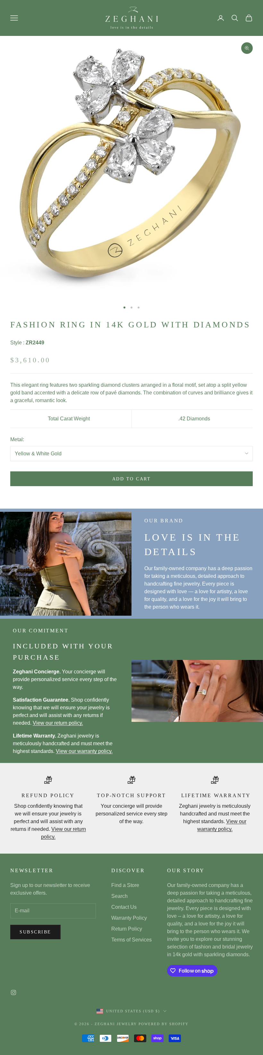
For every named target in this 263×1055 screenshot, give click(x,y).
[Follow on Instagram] (13, 992)
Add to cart (131, 479)
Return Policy (126, 929)
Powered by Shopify (164, 1024)
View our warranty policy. (84, 751)
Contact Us (124, 907)
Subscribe (35, 932)
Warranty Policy (129, 918)
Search (119, 896)
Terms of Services (131, 939)
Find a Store (125, 885)
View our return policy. (58, 723)
